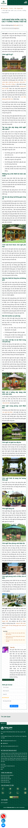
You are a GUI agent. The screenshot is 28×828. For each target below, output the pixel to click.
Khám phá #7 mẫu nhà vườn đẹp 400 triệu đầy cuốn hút (15, 633)
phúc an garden (4, 802)
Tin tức (11, 8)
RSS (2, 769)
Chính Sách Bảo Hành (5, 782)
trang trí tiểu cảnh (21, 623)
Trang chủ (5, 8)
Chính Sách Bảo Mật (5, 777)
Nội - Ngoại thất (18, 8)
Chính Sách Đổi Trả (5, 780)
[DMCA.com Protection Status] (14, 797)
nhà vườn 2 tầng (10, 84)
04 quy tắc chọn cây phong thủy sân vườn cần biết (15, 640)
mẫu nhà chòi (5, 403)
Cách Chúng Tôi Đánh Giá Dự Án (8, 766)
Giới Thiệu (3, 764)
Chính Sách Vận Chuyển (6, 778)
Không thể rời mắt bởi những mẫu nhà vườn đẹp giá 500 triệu (15, 637)
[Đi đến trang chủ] (3, 2)
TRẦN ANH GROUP (11, 807)
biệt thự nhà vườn (14, 82)
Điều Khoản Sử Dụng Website (7, 775)
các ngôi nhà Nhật (7, 412)
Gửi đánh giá (14, 706)
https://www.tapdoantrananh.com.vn (10, 746)
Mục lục (4, 723)
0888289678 (5, 743)
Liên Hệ (2, 767)
